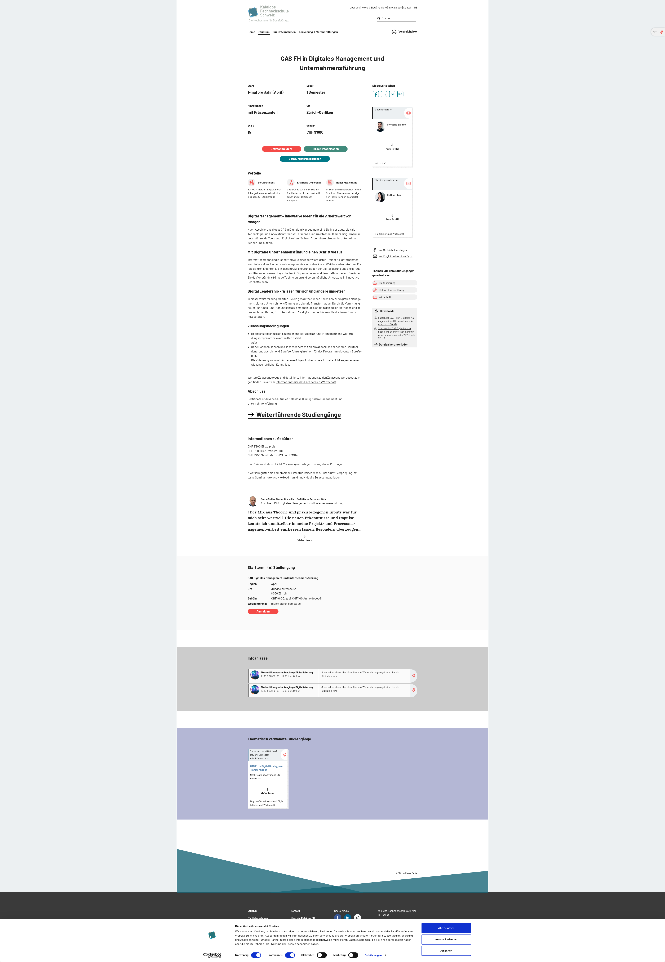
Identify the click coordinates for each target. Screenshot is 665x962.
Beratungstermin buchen (305, 158)
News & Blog (369, 7)
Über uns (355, 7)
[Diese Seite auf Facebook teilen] (375, 94)
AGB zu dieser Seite (406, 873)
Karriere (382, 7)
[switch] (290, 955)
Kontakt (407, 7)
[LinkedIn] (347, 917)
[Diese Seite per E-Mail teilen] (400, 94)
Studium (264, 32)
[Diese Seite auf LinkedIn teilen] (384, 94)
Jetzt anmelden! (281, 148)
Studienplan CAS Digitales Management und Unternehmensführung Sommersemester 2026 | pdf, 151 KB (396, 333)
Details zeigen (373, 955)
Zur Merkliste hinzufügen (393, 250)
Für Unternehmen (284, 32)
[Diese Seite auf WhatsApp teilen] (392, 94)
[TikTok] (357, 917)
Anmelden (263, 611)
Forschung (306, 32)
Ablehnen (446, 950)
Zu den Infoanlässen (326, 148)
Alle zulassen (446, 928)
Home (251, 32)
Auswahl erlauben (446, 939)
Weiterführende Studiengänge (298, 414)
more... (392, 137)
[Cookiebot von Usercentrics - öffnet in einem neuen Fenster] (212, 955)
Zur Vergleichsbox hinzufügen (395, 256)
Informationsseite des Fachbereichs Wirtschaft (306, 382)
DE (415, 7)
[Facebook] (337, 917)
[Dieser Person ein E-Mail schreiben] (408, 113)
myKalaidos (395, 7)
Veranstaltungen (327, 32)
